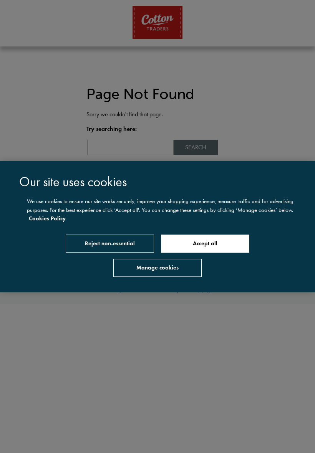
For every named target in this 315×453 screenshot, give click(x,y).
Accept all (205, 243)
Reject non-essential (110, 243)
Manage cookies (157, 267)
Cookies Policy (47, 218)
